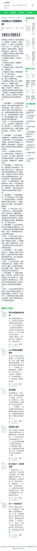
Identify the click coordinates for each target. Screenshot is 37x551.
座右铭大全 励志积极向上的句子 (30, 147)
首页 (5, 13)
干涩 (28, 156)
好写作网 (11, 18)
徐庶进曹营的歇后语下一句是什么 (30, 134)
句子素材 (21, 13)
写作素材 (29, 13)
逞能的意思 (31, 153)
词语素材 (13, 13)
